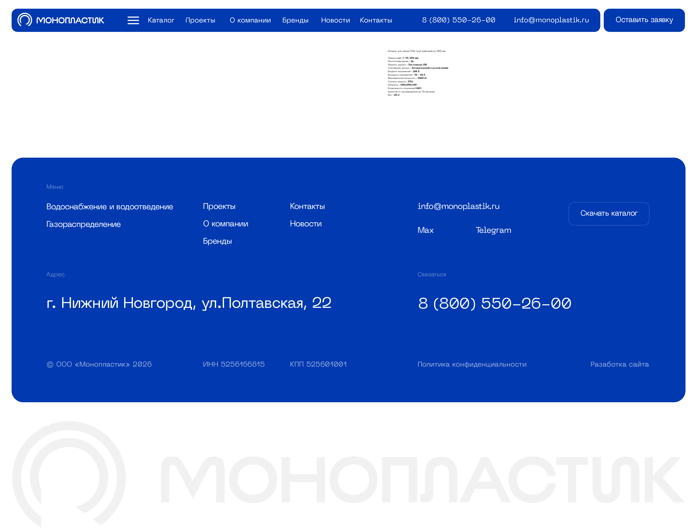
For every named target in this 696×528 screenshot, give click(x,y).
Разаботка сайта (620, 364)
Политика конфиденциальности (472, 364)
